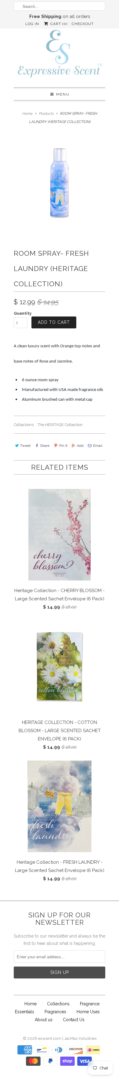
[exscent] (59, 55)
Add (80, 445)
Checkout (83, 24)
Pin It (63, 445)
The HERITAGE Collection (60, 424)
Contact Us (74, 1019)
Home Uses (88, 1011)
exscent (45, 1038)
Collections (58, 1003)
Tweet (25, 445)
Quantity (22, 313)
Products (46, 113)
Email (97, 445)
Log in (32, 24)
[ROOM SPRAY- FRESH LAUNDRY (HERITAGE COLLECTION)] (59, 182)
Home (30, 1003)
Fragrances (55, 1011)
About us (43, 1019)
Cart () (58, 24)
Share (44, 445)
